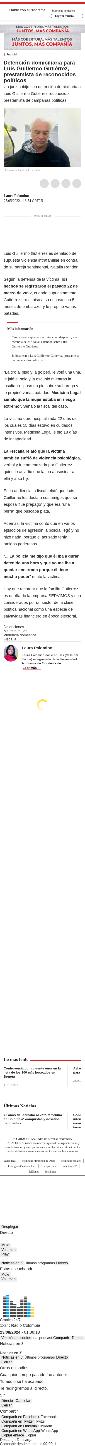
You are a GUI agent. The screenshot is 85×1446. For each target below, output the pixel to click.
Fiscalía (10, 639)
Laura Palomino (16, 196)
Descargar (8, 1440)
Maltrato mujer (15, 631)
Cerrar (6, 1362)
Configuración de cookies (22, 1166)
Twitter (55, 183)
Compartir (61, 1338)
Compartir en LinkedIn (19, 1426)
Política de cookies (71, 1160)
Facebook (44, 183)
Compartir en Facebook (20, 1417)
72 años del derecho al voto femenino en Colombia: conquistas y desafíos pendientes (33, 1119)
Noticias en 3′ (12, 1263)
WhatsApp (76, 183)
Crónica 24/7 (10, 1320)
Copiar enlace (12, 1435)
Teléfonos (34, 1171)
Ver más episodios (16, 1338)
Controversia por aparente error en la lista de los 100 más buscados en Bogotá (32, 1072)
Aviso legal (10, 1160)
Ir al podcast (42, 1338)
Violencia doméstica (20, 635)
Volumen (8, 1250)
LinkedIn (65, 183)
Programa (38, 10)
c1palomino (32, 195)
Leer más (30, 668)
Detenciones (14, 627)
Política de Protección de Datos (38, 1160)
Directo (62, 1263)
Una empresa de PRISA (42, 1185)
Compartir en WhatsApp (20, 1431)
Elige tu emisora (64, 15)
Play (5, 1254)
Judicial (11, 54)
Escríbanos (50, 1171)
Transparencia (48, 1166)
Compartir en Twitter (17, 1421)
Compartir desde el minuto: (26, 1444)
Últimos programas (39, 1263)
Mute (5, 1245)
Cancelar (23, 1401)
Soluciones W (69, 1166)
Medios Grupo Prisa (43, 1196)
